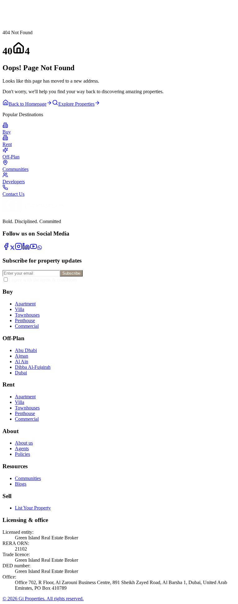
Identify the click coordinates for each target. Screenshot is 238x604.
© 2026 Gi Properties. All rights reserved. (43, 598)
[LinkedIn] (26, 248)
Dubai (21, 372)
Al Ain (21, 361)
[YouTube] (33, 248)
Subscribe (71, 273)
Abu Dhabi (26, 350)
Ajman (21, 356)
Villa (19, 309)
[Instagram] (18, 248)
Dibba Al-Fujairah (33, 367)
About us (24, 443)
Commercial (27, 326)
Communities (28, 478)
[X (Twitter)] (12, 248)
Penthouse (25, 320)
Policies (22, 454)
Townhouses (27, 315)
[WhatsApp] (39, 248)
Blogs (20, 484)
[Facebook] (6, 248)
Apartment (25, 303)
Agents (22, 448)
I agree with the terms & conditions (43, 279)
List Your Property (33, 507)
